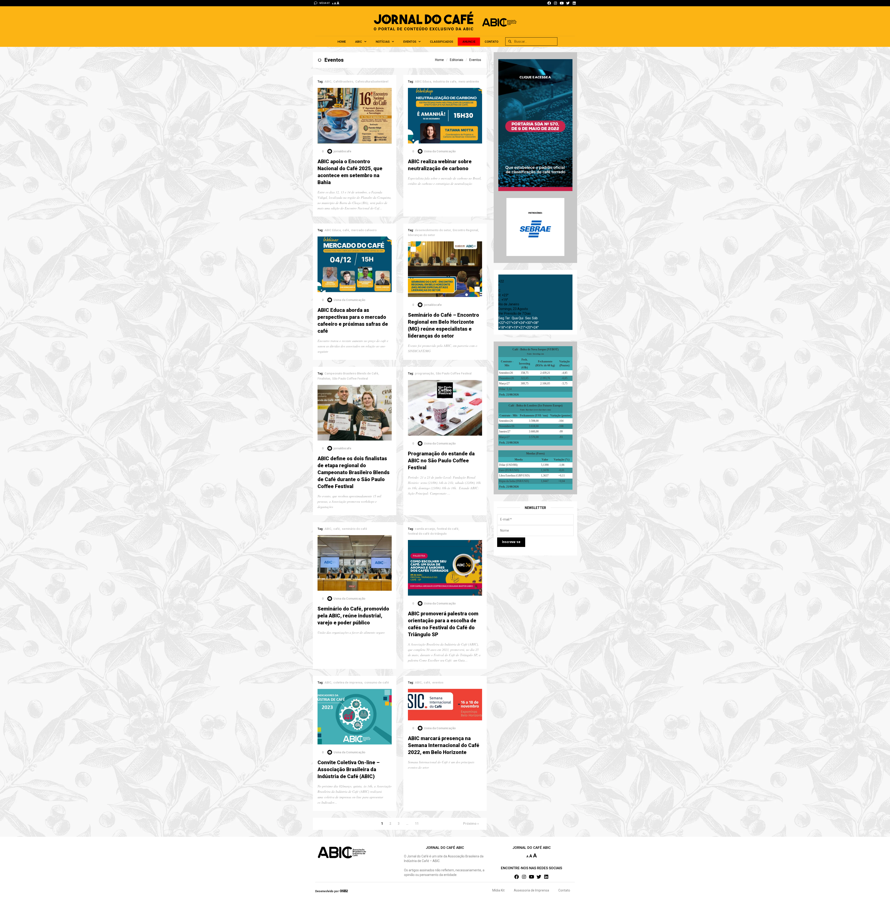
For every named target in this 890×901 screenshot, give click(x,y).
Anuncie (468, 41)
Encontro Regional (465, 230)
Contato (491, 41)
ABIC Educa (423, 81)
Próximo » (471, 823)
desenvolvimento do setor (433, 230)
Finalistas (324, 378)
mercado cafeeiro (364, 230)
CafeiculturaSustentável (371, 81)
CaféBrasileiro (343, 81)
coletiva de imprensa (347, 682)
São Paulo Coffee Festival (350, 378)
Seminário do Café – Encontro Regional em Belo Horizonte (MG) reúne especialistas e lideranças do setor (443, 325)
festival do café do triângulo (427, 533)
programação (424, 373)
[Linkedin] (574, 3)
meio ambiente (468, 81)
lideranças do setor (421, 235)
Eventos (409, 41)
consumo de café (376, 682)
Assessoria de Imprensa (531, 890)
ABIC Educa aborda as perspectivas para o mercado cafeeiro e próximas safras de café (353, 320)
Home (341, 41)
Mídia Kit (498, 890)
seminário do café (354, 528)
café (346, 230)
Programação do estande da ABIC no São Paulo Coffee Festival (441, 460)
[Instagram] (555, 3)
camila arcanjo (425, 528)
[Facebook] (549, 3)
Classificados (441, 41)
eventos (437, 682)
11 (417, 823)
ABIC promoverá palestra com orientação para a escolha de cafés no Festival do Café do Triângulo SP (443, 624)
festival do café (447, 528)
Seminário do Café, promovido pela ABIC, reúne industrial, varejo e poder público (353, 616)
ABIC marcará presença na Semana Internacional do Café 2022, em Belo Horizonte (443, 745)
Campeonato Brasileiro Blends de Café (351, 373)
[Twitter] (568, 3)
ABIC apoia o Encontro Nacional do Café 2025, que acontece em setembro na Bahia (350, 172)
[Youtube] (561, 3)
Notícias (383, 41)
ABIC (358, 41)
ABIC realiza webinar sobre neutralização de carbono (440, 165)
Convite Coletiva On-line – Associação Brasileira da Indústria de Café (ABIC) (349, 769)
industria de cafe (444, 81)
